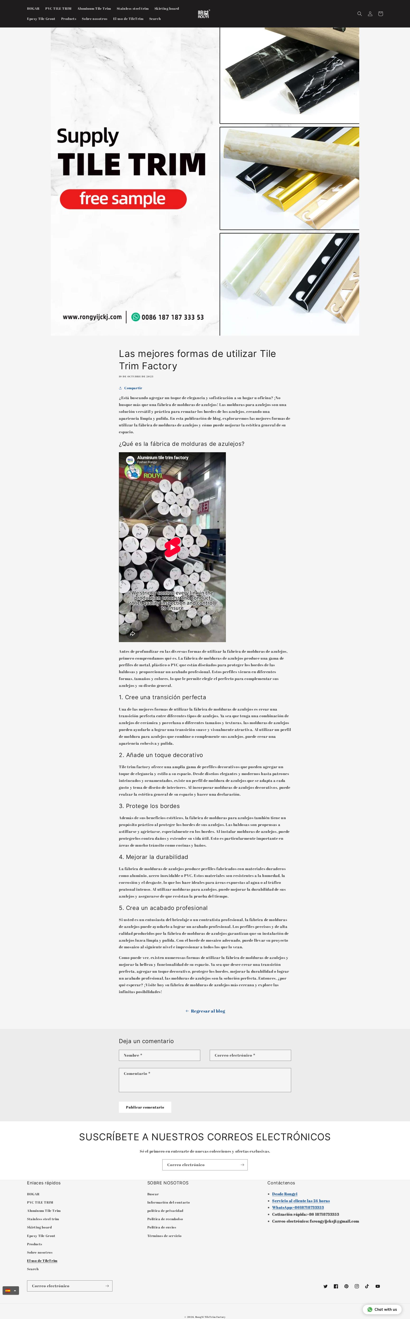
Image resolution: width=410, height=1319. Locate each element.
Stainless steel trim (43, 1219)
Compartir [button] (133, 388)
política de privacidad (165, 1210)
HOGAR (33, 1194)
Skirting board (39, 1227)
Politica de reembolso (165, 1219)
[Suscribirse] (242, 1164)
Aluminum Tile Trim (44, 1210)
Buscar (153, 1194)
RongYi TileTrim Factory (210, 1317)
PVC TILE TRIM (40, 1202)
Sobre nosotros (39, 1252)
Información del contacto (168, 1202)
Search (33, 1269)
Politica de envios (161, 1227)
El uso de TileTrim (42, 1260)
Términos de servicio (164, 1235)
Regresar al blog (208, 1011)
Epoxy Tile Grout (41, 1235)
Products (34, 1244)
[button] (359, 14)
